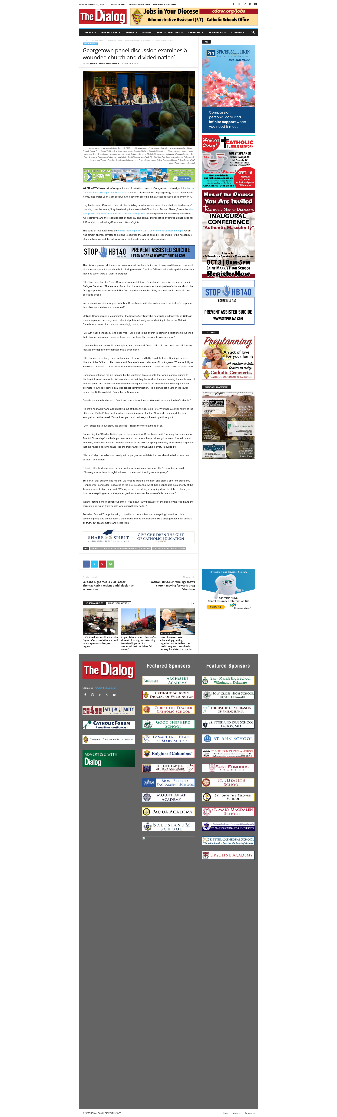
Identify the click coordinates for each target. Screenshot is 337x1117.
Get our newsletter (139, 4)
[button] (253, 32)
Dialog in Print (118, 4)
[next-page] (193, 603)
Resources (216, 32)
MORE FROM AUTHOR (118, 603)
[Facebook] (234, 4)
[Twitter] (250, 4)
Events (146, 32)
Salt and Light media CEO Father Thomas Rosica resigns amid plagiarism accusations (108, 585)
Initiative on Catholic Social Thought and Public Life (114, 548)
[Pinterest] (102, 564)
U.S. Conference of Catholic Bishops (169, 548)
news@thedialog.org (105, 688)
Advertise (237, 32)
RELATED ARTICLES (94, 603)
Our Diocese (109, 32)
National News (97, 40)
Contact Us (250, 1113)
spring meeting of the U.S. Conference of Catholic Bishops (150, 230)
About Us (194, 32)
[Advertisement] (228, 513)
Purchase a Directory (164, 4)
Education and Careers (93, 633)
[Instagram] (239, 4)
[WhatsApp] (110, 564)
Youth (129, 32)
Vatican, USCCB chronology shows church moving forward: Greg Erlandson (172, 585)
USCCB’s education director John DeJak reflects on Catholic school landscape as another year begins (100, 642)
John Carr (145, 548)
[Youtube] (255, 4)
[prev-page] (189, 603)
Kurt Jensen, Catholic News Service (102, 63)
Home (89, 32)
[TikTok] (245, 4)
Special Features (168, 32)
